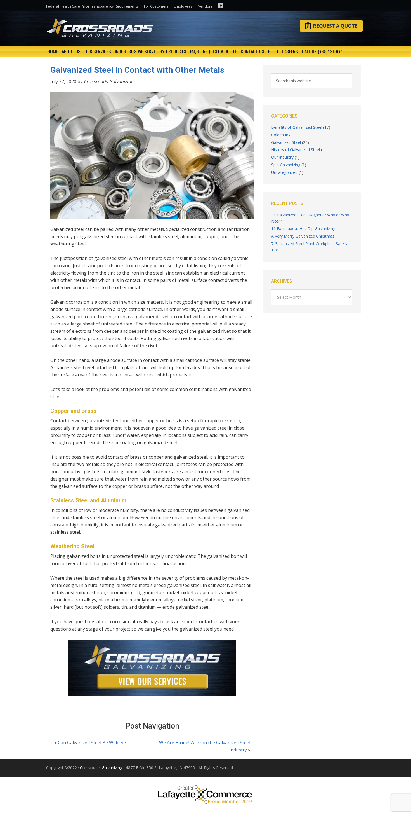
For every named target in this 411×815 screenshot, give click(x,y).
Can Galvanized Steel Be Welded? (92, 742)
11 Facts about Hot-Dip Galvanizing (303, 228)
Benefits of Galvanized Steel (296, 127)
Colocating (280, 134)
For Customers (156, 6)
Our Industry (282, 157)
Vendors (205, 6)
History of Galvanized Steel (295, 149)
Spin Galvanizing (285, 164)
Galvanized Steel (286, 142)
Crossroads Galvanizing (101, 27)
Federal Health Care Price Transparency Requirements (92, 6)
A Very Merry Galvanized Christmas (302, 236)
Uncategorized (284, 172)
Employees (183, 6)
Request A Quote (335, 26)
